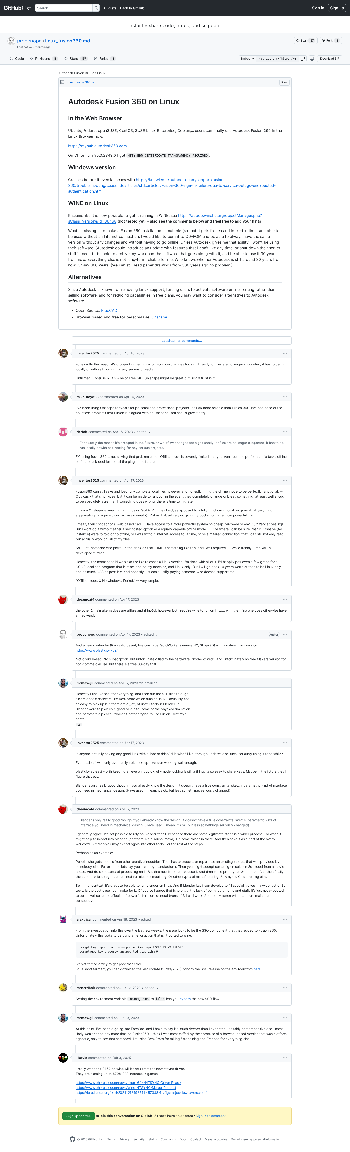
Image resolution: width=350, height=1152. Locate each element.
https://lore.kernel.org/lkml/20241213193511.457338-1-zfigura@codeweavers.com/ (141, 1092)
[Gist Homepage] (17, 8)
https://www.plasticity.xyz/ (97, 650)
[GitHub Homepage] (72, 1139)
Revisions (46, 59)
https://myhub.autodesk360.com (97, 145)
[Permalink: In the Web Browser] (64, 118)
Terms (111, 1139)
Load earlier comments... (182, 341)
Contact (195, 1139)
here (257, 969)
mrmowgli (85, 683)
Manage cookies (216, 1139)
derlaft (82, 432)
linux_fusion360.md (67, 41)
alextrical (84, 919)
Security (139, 1139)
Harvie (82, 1058)
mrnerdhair (86, 988)
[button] (303, 58)
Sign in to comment (211, 1116)
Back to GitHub (132, 8)
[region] (175, 208)
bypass (185, 999)
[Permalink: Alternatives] (64, 277)
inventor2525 (88, 353)
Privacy (124, 1139)
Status (152, 1139)
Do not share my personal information (255, 1139)
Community (168, 1139)
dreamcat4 (85, 599)
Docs (183, 1139)
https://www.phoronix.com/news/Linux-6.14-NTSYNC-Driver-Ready (128, 1082)
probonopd (29, 41)
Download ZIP (329, 58)
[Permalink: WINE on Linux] (64, 203)
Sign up (337, 7)
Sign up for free (78, 1116)
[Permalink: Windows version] (64, 167)
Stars (78, 59)
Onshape (159, 317)
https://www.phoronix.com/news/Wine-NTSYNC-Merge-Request (126, 1087)
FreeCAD (109, 310)
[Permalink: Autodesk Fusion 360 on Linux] (64, 101)
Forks (107, 59)
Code (19, 59)
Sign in (318, 7)
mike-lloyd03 (88, 397)
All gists (109, 8)
